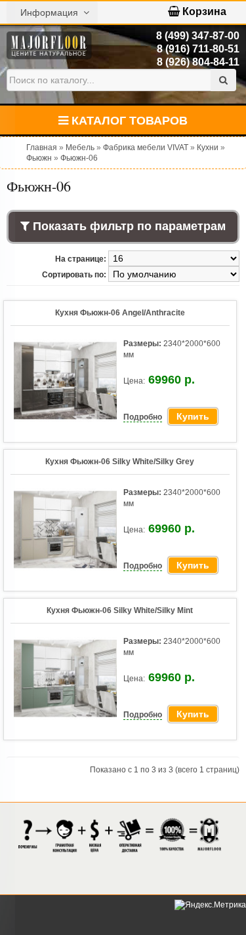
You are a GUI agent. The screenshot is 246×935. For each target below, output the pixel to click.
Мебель (80, 147)
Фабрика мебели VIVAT (145, 147)
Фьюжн (39, 158)
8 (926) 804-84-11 (198, 62)
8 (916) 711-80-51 (198, 48)
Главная (41, 147)
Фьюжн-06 (79, 158)
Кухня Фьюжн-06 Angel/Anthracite (120, 312)
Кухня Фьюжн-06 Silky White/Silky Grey (119, 461)
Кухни (207, 147)
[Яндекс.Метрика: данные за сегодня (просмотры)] (210, 905)
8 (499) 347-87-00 (197, 35)
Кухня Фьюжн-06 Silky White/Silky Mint (120, 610)
